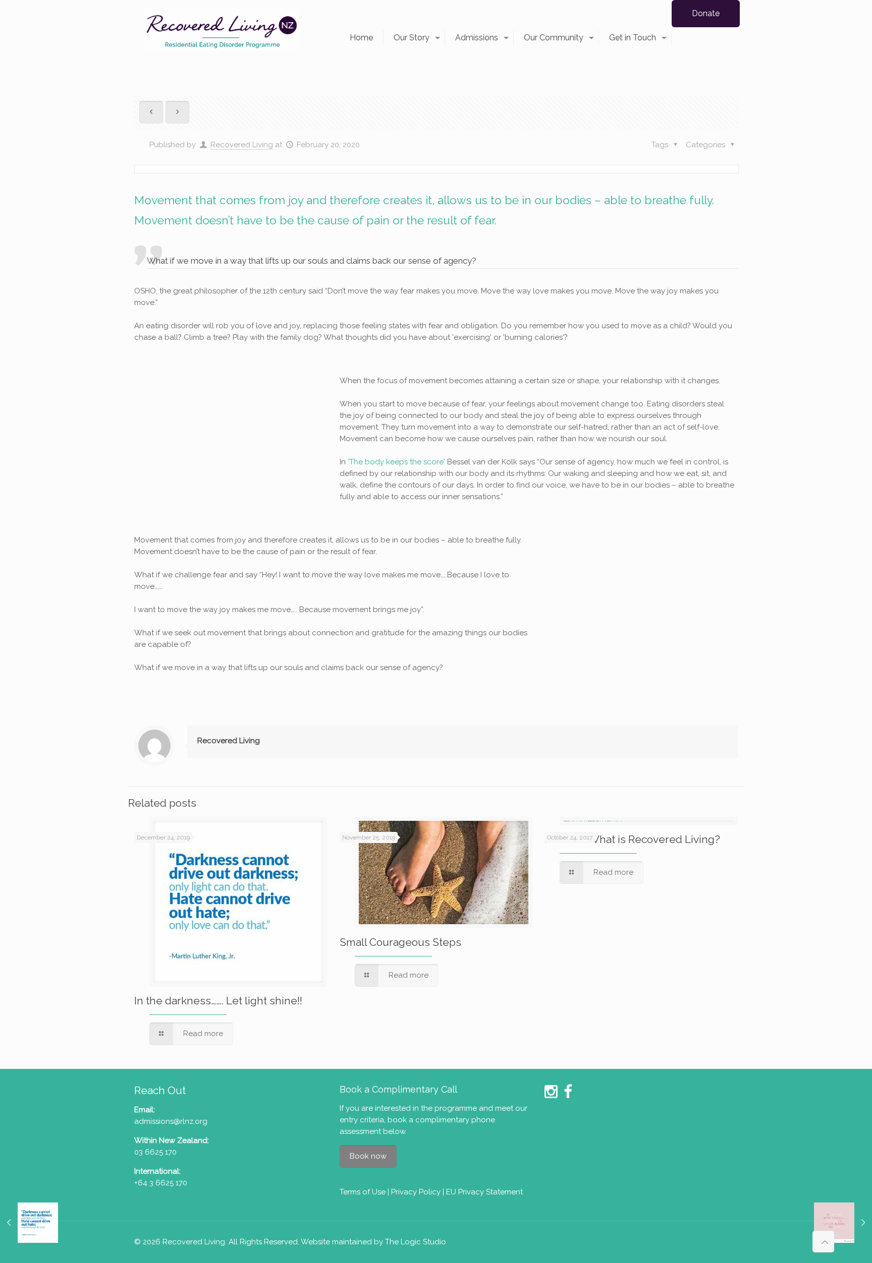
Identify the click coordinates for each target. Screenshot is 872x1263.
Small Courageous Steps (400, 942)
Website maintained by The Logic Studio (373, 1241)
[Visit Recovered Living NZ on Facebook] (568, 1094)
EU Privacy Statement (484, 1191)
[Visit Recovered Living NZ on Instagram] (551, 1094)
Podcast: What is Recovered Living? (632, 839)
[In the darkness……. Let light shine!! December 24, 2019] (29, 1222)
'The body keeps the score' (396, 461)
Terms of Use (363, 1191)
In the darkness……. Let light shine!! (218, 1000)
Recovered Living (241, 144)
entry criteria (362, 1119)
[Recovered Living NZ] (221, 29)
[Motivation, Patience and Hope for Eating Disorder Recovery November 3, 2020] (843, 1222)
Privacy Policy (416, 1191)
